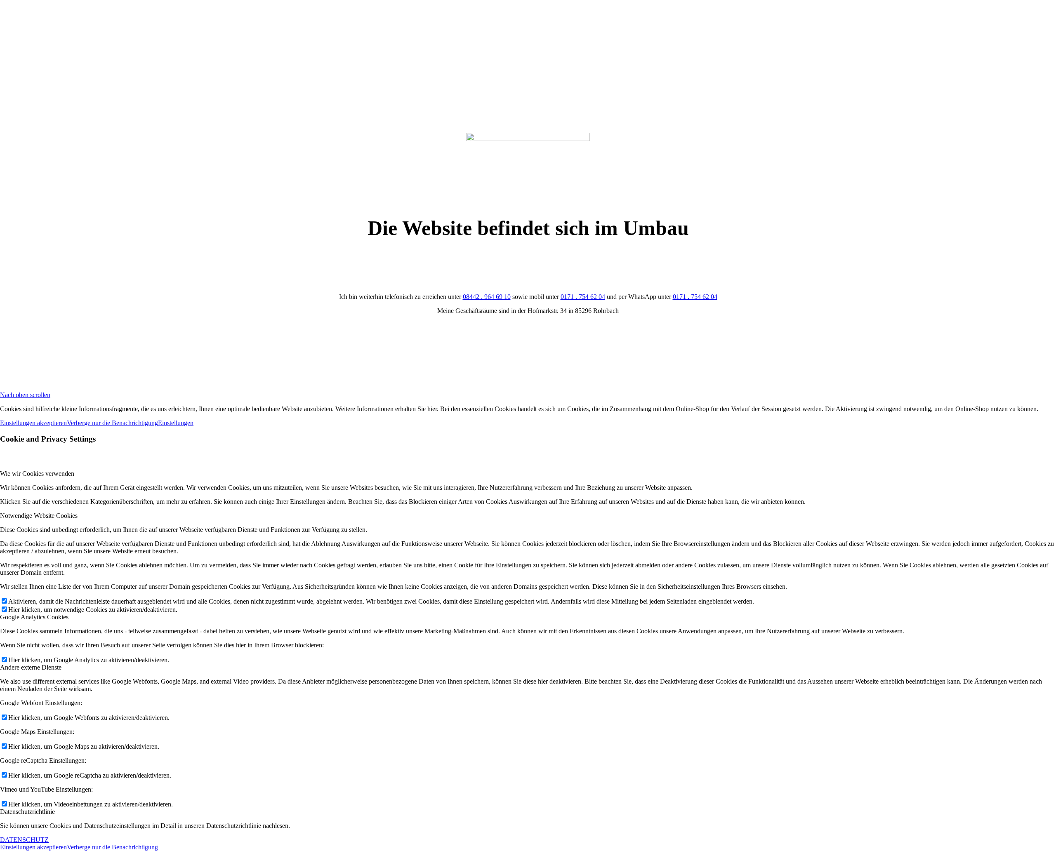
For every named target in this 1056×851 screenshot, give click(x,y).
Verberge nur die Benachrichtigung (112, 422)
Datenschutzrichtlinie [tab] (27, 811)
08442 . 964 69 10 (487, 296)
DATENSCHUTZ (24, 839)
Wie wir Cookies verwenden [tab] (37, 473)
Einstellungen (175, 422)
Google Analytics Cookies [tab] (34, 617)
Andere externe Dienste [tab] (30, 667)
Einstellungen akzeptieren (33, 422)
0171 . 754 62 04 (583, 296)
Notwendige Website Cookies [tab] (39, 515)
